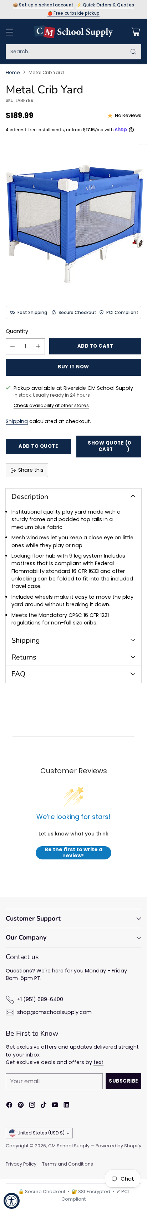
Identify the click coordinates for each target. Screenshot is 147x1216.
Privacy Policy (21, 1164)
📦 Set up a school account (43, 5)
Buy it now (73, 366)
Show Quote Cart (109, 446)
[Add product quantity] (38, 346)
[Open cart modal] (135, 31)
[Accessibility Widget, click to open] (12, 1201)
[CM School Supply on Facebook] (9, 1105)
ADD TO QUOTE (38, 446)
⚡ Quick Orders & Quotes (105, 5)
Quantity (17, 331)
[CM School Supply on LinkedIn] (66, 1105)
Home (13, 72)
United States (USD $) (41, 1133)
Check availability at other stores (51, 405)
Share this (31, 470)
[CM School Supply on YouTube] (55, 1105)
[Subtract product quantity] (12, 346)
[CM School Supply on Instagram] (32, 1105)
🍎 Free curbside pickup (73, 13)
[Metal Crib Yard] (73, 216)
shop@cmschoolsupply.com (54, 1012)
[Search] (133, 51)
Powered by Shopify (118, 1146)
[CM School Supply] (73, 32)
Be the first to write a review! (73, 852)
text (98, 1062)
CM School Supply (69, 1146)
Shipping (17, 421)
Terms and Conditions (67, 1164)
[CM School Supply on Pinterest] (20, 1105)
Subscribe (123, 1081)
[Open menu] (9, 31)
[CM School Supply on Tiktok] (43, 1105)
